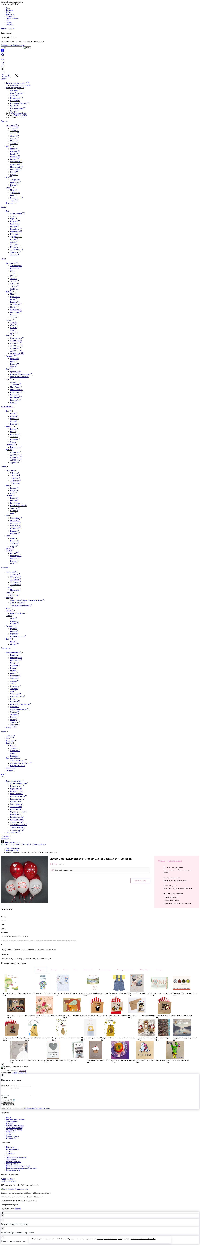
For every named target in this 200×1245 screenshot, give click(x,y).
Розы (3, 259)
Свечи (13, 753)
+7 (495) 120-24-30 (20, 115)
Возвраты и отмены (13, 1162)
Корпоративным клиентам (16, 1157)
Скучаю (14, 111)
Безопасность (11, 1160)
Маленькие (15, 590)
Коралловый (16, 169)
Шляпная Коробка (18, 506)
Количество (12, 126)
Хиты (10, 738)
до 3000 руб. (16, 346)
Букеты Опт (5, 836)
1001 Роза (14, 289)
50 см (13, 328)
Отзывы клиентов (13, 1170)
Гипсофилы (15, 434)
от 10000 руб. (17, 354)
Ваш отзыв (5, 1096)
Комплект (10, 444)
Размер (10, 320)
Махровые (15, 521)
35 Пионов (15, 483)
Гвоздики (15, 221)
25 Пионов (15, 481)
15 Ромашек (15, 577)
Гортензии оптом (17, 799)
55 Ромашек (15, 585)
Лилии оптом (16, 807)
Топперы (14, 748)
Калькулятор (11, 768)
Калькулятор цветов (12, 842)
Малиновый (16, 167)
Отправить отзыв (8, 1105)
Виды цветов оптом (15, 781)
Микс (13, 149)
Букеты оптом (17, 786)
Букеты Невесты (7, 407)
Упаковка (11, 356)
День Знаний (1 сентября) (20, 85)
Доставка (9, 10)
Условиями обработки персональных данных (37, 1108)
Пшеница (15, 702)
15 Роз (13, 273)
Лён (12, 683)
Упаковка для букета (14, 1130)
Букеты (4, 121)
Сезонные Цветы (12, 1136)
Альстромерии (17, 213)
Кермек (13, 671)
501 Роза (14, 286)
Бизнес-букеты (11, 1121)
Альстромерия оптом (19, 783)
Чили (13, 563)
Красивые (15, 526)
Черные (13, 315)
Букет (14, 361)
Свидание (15, 90)
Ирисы (14, 239)
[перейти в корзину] (2, 67)
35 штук (14, 136)
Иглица (13, 668)
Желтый (14, 159)
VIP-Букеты (10, 1132)
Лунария (14, 689)
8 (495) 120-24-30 (7, 28)
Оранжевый (16, 164)
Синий (14, 172)
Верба (13, 219)
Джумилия (15, 384)
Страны (9, 551)
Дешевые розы (17, 338)
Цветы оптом (17, 820)
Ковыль (14, 673)
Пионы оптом (16, 809)
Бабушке (14, 623)
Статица (14, 712)
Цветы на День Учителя (15, 1119)
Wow (13, 403)
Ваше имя (5, 1086)
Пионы (14, 429)
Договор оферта (12, 1164)
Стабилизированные (19, 377)
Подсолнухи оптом (18, 812)
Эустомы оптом (17, 830)
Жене (14, 200)
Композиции (16, 503)
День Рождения (17, 93)
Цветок (9, 426)
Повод (3, 79)
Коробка (14, 359)
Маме (13, 190)
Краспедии (15, 676)
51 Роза (14, 281)
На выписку (16, 98)
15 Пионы (15, 478)
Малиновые (16, 304)
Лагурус (15, 681)
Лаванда (14, 678)
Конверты (14, 756)
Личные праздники (15, 88)
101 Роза (14, 284)
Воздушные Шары (13, 758)
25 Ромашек (15, 580)
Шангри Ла (15, 400)
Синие (13, 493)
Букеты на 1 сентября (14, 1128)
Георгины (15, 224)
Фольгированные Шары (21, 763)
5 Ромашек (15, 574)
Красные (15, 297)
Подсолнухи (16, 247)
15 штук (14, 131)
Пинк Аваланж (17, 392)
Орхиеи (14, 442)
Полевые (14, 185)
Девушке (15, 193)
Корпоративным (12, 18)
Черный (14, 175)
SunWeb (18, 1209)
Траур (3, 774)
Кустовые (15, 372)
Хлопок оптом (17, 822)
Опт (2, 776)
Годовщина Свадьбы (19, 103)
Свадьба (15, 95)
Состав (9, 611)
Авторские (15, 180)
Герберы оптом (16, 794)
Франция (15, 558)
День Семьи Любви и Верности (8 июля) (27, 600)
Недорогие (16, 528)
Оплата (8, 12)
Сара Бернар (16, 518)
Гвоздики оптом (17, 791)
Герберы (14, 226)
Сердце (14, 366)
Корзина (14, 364)
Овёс (13, 691)
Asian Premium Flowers (37, 844)
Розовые (15, 302)
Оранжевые (16, 310)
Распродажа (5, 838)
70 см (13, 333)
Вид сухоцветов (13, 652)
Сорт (9, 379)
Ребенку (14, 541)
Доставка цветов (12, 1149)
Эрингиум (15, 725)
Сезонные (15, 523)
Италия (14, 561)
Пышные (14, 531)
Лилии (14, 242)
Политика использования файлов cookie (21, 1168)
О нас (8, 8)
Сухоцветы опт (13, 832)
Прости (14, 106)
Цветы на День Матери (15, 1126)
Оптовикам (10, 16)
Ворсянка (14, 655)
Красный (15, 151)
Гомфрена (14, 663)
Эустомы (14, 255)
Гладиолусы (16, 232)
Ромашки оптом (17, 817)
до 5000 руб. (16, 351)
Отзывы (9, 22)
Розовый (15, 157)
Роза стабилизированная (21, 704)
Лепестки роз (16, 266)
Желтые (14, 307)
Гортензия (15, 665)
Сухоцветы (5, 648)
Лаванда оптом (16, 804)
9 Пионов (15, 476)
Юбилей (15, 101)
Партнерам (10, 14)
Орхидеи (14, 244)
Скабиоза (14, 707)
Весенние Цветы (12, 1138)
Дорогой (14, 463)
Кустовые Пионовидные (21, 374)
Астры (13, 216)
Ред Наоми (16, 397)
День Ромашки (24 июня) (21, 605)
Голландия (15, 556)
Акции (10, 549)
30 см (13, 323)
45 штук (14, 138)
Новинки (11, 741)
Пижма (13, 699)
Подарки (9, 743)
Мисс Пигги (16, 387)
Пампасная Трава (17, 696)
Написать (21, 117)
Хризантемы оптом (18, 825)
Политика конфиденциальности (18, 1166)
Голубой (14, 416)
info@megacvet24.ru (18, 113)
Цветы (3, 207)
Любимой (15, 543)
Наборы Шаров (17, 766)
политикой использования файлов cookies (143, 1239)
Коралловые (16, 312)
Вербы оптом (16, 789)
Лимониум (15, 686)
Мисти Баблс (16, 390)
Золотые (14, 317)
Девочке (14, 546)
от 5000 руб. (16, 460)
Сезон (9, 592)
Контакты (9, 25)
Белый (14, 154)
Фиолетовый (16, 162)
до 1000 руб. (16, 341)
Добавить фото (7, 1102)
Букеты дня (15, 182)
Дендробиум (16, 237)
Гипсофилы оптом (18, 796)
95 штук (14, 144)
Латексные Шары (18, 761)
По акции (11, 203)
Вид (9, 177)
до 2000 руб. (16, 343)
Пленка (14, 511)
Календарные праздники (17, 83)
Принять (163, 1240)
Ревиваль (15, 395)
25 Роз (13, 276)
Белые (14, 299)
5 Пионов (14, 473)
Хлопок (14, 437)
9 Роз (13, 271)
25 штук (14, 133)
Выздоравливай (18, 108)
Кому (9, 187)
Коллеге (14, 195)
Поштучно (15, 268)
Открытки (15, 751)
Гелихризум (16, 658)
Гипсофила (16, 229)
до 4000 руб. (16, 348)
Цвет (9, 146)
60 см (13, 330)
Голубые (14, 491)
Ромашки (4, 567)
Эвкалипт (15, 252)
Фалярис (14, 714)
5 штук (14, 128)
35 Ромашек (15, 582)
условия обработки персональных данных (109, 1239)
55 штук (14, 141)
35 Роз (13, 279)
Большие (15, 533)
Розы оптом (16, 814)
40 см (13, 325)
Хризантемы (16, 250)
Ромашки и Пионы (18, 613)
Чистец (13, 720)
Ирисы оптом (16, 801)
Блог (7, 20)
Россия (14, 553)
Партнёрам (10, 1147)
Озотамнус (15, 694)
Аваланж (15, 382)
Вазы (13, 746)
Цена (9, 335)
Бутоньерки (16, 447)
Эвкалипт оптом (17, 827)
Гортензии (15, 234)
